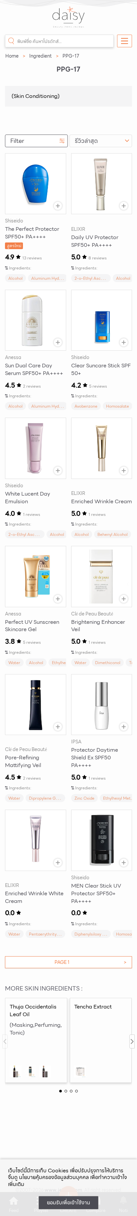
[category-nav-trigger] (124, 41)
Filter (17, 141)
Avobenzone (85, 406)
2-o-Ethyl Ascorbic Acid (97, 278)
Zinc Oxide (84, 798)
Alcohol (15, 278)
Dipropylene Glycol (47, 798)
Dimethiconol (107, 662)
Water (14, 662)
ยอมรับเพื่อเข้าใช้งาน (68, 1202)
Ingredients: (20, 268)
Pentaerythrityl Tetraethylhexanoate (63, 934)
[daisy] (68, 21)
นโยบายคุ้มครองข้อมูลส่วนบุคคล (54, 1177)
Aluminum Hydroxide (50, 278)
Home (12, 56)
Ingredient (40, 56)
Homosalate (117, 406)
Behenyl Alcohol (112, 534)
